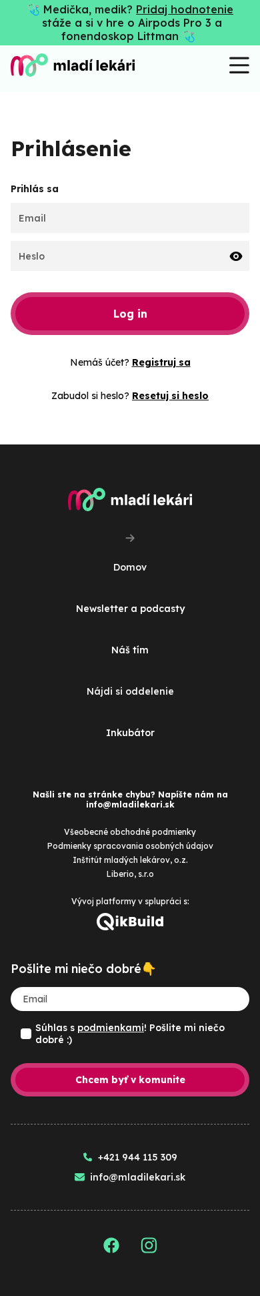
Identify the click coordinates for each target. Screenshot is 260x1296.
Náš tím (130, 650)
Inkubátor (130, 733)
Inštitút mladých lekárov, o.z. (130, 860)
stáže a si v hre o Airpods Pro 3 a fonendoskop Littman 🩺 (132, 29)
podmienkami (110, 1028)
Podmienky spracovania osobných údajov (130, 846)
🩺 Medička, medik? (81, 9)
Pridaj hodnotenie (184, 9)
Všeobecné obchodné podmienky (130, 832)
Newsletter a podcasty (130, 609)
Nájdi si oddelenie (130, 691)
